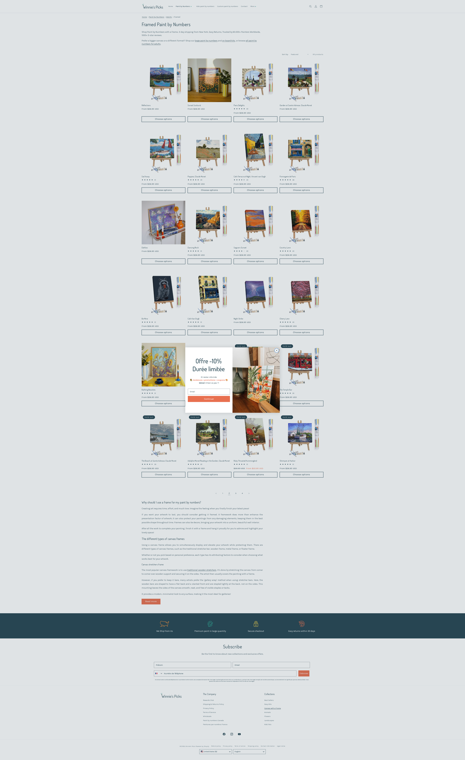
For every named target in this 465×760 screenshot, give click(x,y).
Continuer (209, 399)
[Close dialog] (277, 350)
